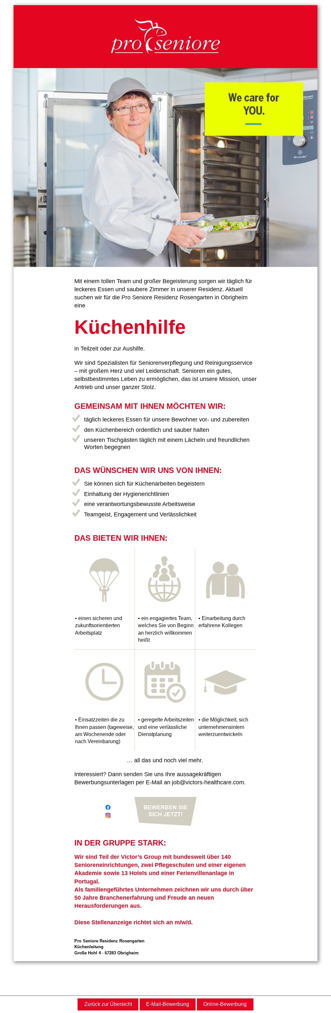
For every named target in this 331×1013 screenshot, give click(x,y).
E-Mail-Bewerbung (167, 1004)
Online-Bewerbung (225, 1004)
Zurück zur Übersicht (108, 1004)
